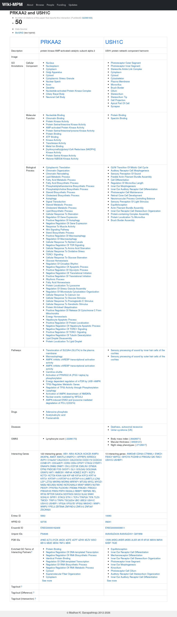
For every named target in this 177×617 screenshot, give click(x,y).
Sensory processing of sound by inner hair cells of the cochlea (138, 351)
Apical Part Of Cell (120, 103)
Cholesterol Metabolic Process (61, 207)
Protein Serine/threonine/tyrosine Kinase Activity (70, 130)
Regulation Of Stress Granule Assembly (66, 288)
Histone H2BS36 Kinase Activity (62, 158)
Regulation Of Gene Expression (62, 217)
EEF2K (74, 466)
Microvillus (116, 84)
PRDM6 (73, 487)
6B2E (49, 543)
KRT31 (43, 478)
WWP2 (43, 506)
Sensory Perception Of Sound (126, 173)
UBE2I (83, 500)
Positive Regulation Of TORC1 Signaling (66, 332)
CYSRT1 (97, 463)
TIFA (90, 497)
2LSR (134, 539)
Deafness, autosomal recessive (126, 426)
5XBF (108, 543)
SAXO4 (59, 494)
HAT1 (51, 472)
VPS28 (62, 503)
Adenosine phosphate (57, 411)
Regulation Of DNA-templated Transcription (67, 561)
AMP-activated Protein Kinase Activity (65, 127)
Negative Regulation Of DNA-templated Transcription (72, 552)
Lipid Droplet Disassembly (59, 338)
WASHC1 (88, 503)
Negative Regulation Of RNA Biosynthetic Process (71, 555)
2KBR (121, 539)
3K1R (140, 539)
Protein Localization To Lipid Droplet (64, 341)
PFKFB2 (53, 487)
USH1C (114, 41)
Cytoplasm (51, 69)
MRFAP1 (74, 481)
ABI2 (71, 453)
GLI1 (73, 469)
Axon (48, 84)
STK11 (69, 497)
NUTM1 (96, 484)
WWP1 (96, 503)
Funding (61, 4)
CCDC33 (97, 459)
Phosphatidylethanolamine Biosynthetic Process (70, 186)
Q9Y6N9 (138, 533)
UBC (77, 500)
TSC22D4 (69, 500)
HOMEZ (77, 472)
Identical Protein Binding (58, 558)
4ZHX (81, 539)
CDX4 (73, 463)
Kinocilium (116, 567)
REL (94, 491)
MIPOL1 (117, 456)
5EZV (87, 539)
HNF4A (68, 472)
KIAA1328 (61, 475)
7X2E (114, 543)
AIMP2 (95, 453)
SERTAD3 (68, 494)
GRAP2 (44, 472)
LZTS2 (48, 481)
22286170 (71, 438)
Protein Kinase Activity (57, 121)
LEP (42, 481)
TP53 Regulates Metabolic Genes (63, 384)
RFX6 (43, 494)
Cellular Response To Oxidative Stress (65, 251)
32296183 (87, 17)
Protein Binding (53, 133)
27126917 (141, 444)
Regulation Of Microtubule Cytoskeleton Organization (72, 291)
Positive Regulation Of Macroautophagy (66, 235)
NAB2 (43, 484)
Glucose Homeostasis (57, 260)
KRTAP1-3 (53, 478)
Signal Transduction (56, 201)
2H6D (43, 539)
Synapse (115, 106)
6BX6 (55, 543)
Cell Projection (118, 100)
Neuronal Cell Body (55, 97)
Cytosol (50, 75)
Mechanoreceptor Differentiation (126, 555)
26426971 (135, 438)
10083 (108, 515)
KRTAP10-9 (77, 478)
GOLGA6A (91, 469)
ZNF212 (80, 506)
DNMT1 (60, 466)
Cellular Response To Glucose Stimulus (66, 297)
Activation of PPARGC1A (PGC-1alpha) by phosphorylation (67, 376)
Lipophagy (51, 390)
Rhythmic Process (55, 279)
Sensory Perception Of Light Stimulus (130, 201)
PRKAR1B (45, 491)
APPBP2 (81, 456)
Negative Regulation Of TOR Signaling (65, 245)
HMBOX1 (59, 472)
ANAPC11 (71, 456)
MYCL (91, 481)
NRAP (81, 484)
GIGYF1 (66, 469)
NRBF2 (88, 484)
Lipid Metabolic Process (58, 176)
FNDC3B (51, 469)
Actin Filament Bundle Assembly (127, 207)
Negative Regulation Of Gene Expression (66, 223)
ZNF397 (89, 506)
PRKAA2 (50, 41)
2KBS (128, 539)
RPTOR (50, 494)
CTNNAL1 (149, 453)
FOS (59, 469)
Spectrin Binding (119, 118)
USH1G (44, 503)
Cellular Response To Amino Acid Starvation (68, 248)
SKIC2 (77, 494)
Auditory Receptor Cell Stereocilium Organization (135, 573)
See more (47, 580)
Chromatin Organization (57, 170)
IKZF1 (85, 472)
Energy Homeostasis (56, 316)
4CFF (75, 539)
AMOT (53, 456)
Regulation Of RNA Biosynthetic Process (66, 564)
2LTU (49, 539)
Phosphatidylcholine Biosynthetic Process (67, 189)
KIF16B (70, 475)
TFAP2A (83, 497)
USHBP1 (53, 503)
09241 (108, 521)
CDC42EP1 (57, 463)
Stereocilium (117, 93)
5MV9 (159, 539)
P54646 (44, 533)
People (50, 4)
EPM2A (92, 466)
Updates (73, 4)
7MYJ (62, 543)
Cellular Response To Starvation (62, 214)
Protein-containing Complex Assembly (130, 214)
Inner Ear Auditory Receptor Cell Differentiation (134, 189)
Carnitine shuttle (54, 371)
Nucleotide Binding (55, 115)
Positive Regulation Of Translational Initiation (68, 276)
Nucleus (50, 62)
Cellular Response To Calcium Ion (63, 294)
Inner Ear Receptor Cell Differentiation (129, 552)
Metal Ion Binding (54, 146)
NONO (60, 484)
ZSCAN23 (45, 509)
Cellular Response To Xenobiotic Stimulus (67, 304)
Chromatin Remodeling (57, 173)
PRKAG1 (92, 487)
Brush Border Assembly (123, 220)
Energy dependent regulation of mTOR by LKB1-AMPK (73, 381)
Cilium (114, 90)
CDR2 (67, 463)
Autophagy (51, 198)
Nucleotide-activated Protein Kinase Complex (68, 90)
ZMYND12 (70, 506)
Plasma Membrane (120, 81)
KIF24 (78, 475)
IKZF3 (92, 472)
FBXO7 (109, 456)
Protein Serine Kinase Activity (61, 155)
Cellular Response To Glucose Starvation (66, 257)
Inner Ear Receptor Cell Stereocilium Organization (136, 210)
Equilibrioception (119, 204)
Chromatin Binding (55, 118)
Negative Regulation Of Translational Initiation (69, 273)
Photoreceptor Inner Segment (125, 65)
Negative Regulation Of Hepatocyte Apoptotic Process (73, 325)
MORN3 (65, 481)
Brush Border (117, 87)
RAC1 (159, 456)
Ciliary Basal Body (55, 93)
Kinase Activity (53, 140)
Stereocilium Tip (119, 97)
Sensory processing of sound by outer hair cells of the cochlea (138, 358)
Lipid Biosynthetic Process (59, 210)
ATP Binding (52, 136)
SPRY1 (53, 497)
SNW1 (91, 494)
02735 (43, 521)
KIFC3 (85, 475)
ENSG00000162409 (50, 527)
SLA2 (84, 494)
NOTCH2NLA (70, 484)
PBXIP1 (44, 487)
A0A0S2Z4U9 (112, 533)
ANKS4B (131, 453)
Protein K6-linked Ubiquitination (61, 307)
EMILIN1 (83, 466)
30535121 (136, 441)
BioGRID (19, 32)
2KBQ (114, 539)
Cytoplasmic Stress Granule (60, 78)
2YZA (55, 539)
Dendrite (50, 87)
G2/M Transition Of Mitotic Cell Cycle (129, 167)
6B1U (43, 543)
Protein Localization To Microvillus (128, 217)
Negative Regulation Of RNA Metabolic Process (70, 567)
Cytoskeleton (117, 78)
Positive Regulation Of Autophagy (63, 220)
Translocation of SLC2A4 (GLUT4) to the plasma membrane (70, 351)
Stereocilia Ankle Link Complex (126, 69)
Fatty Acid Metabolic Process (61, 179)
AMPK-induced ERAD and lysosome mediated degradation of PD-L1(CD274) (69, 401)
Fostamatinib (52, 418)
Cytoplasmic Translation (58, 167)
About (30, 4)
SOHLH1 (44, 497)
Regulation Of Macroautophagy (61, 238)
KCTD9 (51, 475)
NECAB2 (51, 484)
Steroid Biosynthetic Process (60, 192)
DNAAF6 (44, 466)
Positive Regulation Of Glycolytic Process (67, 269)
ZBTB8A (60, 506)
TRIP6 (60, 500)
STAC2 (61, 497)
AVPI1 (43, 459)
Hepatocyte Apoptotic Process (61, 319)
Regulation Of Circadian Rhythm (62, 263)
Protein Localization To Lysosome (63, 285)
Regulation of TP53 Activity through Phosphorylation (72, 387)
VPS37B (70, 503)
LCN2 (97, 478)
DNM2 (53, 466)
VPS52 (79, 503)
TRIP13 (53, 500)
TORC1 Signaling (54, 254)
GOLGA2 (80, 469)
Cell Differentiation (120, 179)
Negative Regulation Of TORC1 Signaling (66, 329)
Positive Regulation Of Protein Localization (67, 322)
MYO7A (126, 456)
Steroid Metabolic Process (59, 204)
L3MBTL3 (89, 478)
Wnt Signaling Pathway (57, 229)
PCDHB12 (136, 456)
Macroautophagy (54, 356)
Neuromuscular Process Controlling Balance (133, 198)
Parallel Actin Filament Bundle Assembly (131, 176)
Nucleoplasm (52, 65)
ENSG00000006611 (115, 527)
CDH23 (139, 453)
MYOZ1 (98, 481)
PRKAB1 (82, 487)
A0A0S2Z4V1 (126, 533)
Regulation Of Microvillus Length (127, 182)
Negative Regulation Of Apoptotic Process (67, 266)
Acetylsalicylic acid (55, 414)
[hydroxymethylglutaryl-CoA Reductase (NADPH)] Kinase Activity (71, 151)
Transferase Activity (56, 143)
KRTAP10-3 (65, 478)
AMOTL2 (61, 456)
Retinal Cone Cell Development (126, 195)
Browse (40, 4)
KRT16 (92, 475)
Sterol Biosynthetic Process (60, 232)
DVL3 (68, 466)
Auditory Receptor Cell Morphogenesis (130, 170)
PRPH (62, 491)
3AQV (62, 539)
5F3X (146, 539)
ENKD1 (158, 453)
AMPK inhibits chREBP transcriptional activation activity (70, 361)
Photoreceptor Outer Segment (126, 62)
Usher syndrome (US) (121, 429)
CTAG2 (88, 463)
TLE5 (96, 497)
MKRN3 (57, 481)
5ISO (93, 539)
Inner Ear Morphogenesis (123, 186)
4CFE (68, 539)
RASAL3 (70, 491)
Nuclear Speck (53, 81)
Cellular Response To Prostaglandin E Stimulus (69, 301)
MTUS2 (83, 481)
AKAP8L (44, 456)
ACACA (78, 453)
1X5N (108, 539)
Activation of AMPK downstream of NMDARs (68, 393)
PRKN (55, 491)
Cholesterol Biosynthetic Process (62, 195)
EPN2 (43, 469)
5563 (42, 515)
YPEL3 (51, 506)
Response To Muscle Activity (60, 226)
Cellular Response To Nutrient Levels (64, 242)
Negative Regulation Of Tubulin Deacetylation (68, 335)
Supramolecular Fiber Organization (63, 573)
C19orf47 (52, 459)
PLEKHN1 (64, 487)
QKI (153, 456)
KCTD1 (44, 475)
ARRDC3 (91, 456)
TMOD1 (44, 500)
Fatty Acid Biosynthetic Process (62, 182)
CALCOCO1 (63, 459)
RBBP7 (78, 491)
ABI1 (65, 453)
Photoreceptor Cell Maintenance (127, 192)
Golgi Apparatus (54, 72)
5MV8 (153, 539)
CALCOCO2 (76, 459)
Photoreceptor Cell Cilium (123, 570)
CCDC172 (87, 459)
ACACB (87, 453)
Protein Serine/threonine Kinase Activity (66, 124)
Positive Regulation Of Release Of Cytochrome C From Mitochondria (73, 312)
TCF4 (76, 497)
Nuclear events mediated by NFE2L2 (64, 396)
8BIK (68, 543)
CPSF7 (80, 463)
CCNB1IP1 (45, 463)
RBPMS (87, 491)
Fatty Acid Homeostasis (58, 282)
